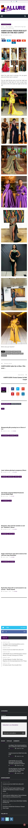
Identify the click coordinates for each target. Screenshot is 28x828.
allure (12, 496)
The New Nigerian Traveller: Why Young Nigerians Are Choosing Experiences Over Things (17, 770)
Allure (14, 351)
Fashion (18, 351)
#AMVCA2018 (8, 351)
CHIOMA (14, 431)
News (3, 408)
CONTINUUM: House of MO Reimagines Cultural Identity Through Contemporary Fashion (17, 762)
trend (21, 353)
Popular (9, 741)
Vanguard (4, 355)
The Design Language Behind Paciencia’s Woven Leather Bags (12, 493)
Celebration (4, 476)
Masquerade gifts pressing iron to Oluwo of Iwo (13, 428)
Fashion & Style (10, 476)
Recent (3, 741)
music (10, 533)
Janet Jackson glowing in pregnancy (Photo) (13, 470)
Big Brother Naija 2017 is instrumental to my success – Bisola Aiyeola (13, 588)
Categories (3, 715)
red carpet (4, 353)
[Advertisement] (14, 612)
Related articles (6, 403)
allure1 (15, 472)
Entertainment (11, 435)
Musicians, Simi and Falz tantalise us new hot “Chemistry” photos (13, 526)
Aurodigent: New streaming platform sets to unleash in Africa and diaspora (18, 745)
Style (10, 24)
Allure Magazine (4, 24)
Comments (16, 741)
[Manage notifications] (24, 824)
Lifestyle (16, 476)
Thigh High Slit (15, 353)
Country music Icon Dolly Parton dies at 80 (18, 753)
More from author (16, 403)
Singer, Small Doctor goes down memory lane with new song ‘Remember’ (14, 554)
